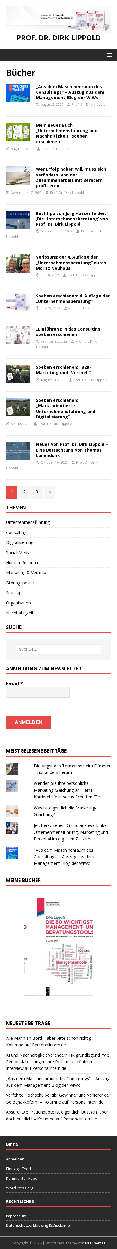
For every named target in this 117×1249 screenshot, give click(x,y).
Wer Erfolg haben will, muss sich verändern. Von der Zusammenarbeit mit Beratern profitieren (71, 177)
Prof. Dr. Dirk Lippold (89, 104)
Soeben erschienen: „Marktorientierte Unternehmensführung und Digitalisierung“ (65, 408)
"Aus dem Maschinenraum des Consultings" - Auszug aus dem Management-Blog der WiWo (64, 856)
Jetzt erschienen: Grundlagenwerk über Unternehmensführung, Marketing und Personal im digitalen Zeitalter (71, 832)
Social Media (18, 552)
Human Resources (24, 562)
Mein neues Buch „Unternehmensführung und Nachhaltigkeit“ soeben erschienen (67, 133)
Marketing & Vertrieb (26, 572)
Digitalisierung (19, 542)
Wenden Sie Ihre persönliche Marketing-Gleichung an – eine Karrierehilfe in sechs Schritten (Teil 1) (70, 790)
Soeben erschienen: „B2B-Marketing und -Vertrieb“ (63, 369)
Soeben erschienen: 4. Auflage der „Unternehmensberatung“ (73, 298)
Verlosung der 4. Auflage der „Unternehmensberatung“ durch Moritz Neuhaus (71, 262)
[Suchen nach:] (58, 649)
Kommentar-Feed (22, 1178)
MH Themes (95, 1243)
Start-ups (15, 592)
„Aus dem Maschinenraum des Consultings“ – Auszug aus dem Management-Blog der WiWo (70, 92)
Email (14, 683)
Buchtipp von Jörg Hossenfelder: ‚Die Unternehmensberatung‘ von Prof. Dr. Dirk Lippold (72, 218)
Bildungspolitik (20, 583)
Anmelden (15, 1159)
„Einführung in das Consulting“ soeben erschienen (69, 331)
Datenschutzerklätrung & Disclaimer (38, 1225)
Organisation (18, 603)
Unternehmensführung (28, 522)
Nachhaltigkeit (20, 613)
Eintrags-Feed (18, 1168)
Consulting (16, 532)
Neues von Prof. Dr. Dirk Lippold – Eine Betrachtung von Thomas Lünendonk (72, 449)
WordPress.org (19, 1188)
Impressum (16, 1216)
